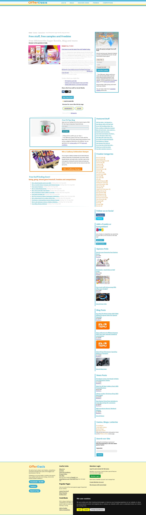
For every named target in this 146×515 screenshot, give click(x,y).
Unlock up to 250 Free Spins (103, 147)
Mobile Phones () (101, 196)
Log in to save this (69, 101)
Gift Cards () (99, 177)
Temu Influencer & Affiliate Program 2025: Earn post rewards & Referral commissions (107, 334)
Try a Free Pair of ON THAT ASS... (104, 145)
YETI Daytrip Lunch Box (71, 81)
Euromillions (99, 425)
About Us (62, 469)
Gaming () (99, 176)
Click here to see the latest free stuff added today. (76, 49)
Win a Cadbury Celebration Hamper (105, 128)
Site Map (61, 476)
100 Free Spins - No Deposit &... (104, 122)
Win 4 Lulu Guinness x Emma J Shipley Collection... (45, 202)
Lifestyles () (99, 187)
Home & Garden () (102, 184)
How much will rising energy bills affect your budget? (106, 288)
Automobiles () (100, 159)
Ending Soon (63, 494)
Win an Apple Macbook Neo (39, 188)
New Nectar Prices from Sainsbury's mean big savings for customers (107, 402)
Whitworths (74, 113)
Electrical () (99, 167)
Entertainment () (101, 169)
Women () (99, 206)
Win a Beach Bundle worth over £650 (41, 183)
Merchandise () (101, 192)
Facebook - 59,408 (36, 482)
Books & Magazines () (102, 161)
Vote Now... (98, 257)
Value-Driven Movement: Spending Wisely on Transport (106, 352)
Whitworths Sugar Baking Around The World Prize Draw (76, 69)
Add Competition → (101, 243)
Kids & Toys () (100, 186)
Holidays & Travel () (102, 182)
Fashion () (99, 171)
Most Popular (63, 493)
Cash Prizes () (100, 162)
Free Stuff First (74, 479)
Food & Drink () (101, 174)
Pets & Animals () (101, 199)
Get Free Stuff (68, 97)
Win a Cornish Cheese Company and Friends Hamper (45, 185)
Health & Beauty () (102, 181)
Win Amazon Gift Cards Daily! (98, 485)
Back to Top (34, 491)
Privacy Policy (63, 474)
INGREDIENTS (68, 108)
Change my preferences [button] (97, 509)
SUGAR (79, 108)
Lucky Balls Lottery (101, 427)
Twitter (99, 219)
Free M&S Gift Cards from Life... (104, 137)
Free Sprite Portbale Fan (38, 194)
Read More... (98, 320)
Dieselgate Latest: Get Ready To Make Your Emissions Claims (107, 379)
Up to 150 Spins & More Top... (104, 135)
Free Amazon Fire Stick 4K (103, 143)
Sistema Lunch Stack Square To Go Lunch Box (76, 82)
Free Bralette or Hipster (102, 141)
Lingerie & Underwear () (103, 189)
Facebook (100, 215)
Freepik (73, 477)
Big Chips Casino (100, 430)
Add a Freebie (63, 508)
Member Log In (95, 476)
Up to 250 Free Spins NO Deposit (104, 139)
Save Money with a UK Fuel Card (104, 124)
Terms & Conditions (65, 472)
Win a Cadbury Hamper (72, 169)
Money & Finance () (102, 197)
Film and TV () (100, 172)
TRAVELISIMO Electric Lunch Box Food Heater (76, 84)
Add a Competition (64, 510)
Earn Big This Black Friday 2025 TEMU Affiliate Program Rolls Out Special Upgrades (107, 315)
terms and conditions (109, 81)
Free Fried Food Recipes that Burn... (105, 133)
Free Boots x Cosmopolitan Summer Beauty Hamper (45, 200)
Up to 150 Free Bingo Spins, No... (104, 126)
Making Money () (101, 191)
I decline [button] (86, 509)
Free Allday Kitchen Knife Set (39, 204)
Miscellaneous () (101, 194)
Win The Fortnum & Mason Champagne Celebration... (46, 196)
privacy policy (73, 143)
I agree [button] (79, 509)
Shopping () (99, 201)
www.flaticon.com (64, 479)
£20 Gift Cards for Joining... (103, 132)
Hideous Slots (104, 434)
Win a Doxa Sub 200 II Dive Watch (40, 190)
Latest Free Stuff (64, 491)
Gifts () (98, 179)
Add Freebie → (100, 240)
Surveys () (99, 204)
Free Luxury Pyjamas (37, 187)
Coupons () (99, 164)
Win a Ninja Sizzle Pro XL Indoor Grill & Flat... (43, 198)
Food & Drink (41, 32)
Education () (100, 166)
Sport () (98, 202)
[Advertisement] (73, 19)
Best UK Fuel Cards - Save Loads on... (105, 130)
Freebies (35, 32)
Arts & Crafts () (100, 157)
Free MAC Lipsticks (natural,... (104, 149)
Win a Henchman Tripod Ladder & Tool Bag (43, 192)
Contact (61, 471)
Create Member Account (97, 482)
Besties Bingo (100, 429)
